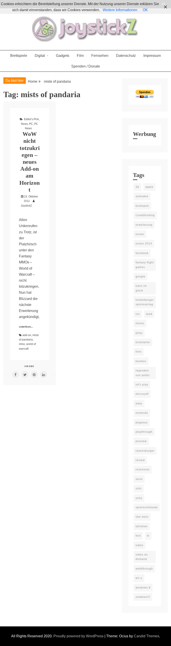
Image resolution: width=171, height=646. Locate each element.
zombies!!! (143, 597)
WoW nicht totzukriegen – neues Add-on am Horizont (29, 162)
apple (149, 187)
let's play (142, 384)
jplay (139, 332)
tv (148, 535)
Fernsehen (99, 55)
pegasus (142, 422)
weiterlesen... (26, 326)
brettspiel (142, 205)
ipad (149, 314)
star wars (142, 516)
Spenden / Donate (85, 66)
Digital (40, 55)
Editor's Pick (31, 119)
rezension (143, 469)
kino (139, 351)
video (139, 545)
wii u (139, 578)
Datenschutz (126, 55)
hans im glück (141, 288)
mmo (22, 344)
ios (138, 314)
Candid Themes (146, 636)
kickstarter (143, 342)
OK (145, 10)
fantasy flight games (145, 265)
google (140, 276)
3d (137, 187)
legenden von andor (143, 373)
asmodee (142, 196)
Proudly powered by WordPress (78, 636)
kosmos (141, 361)
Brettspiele (18, 55)
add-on (26, 335)
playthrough (144, 431)
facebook (142, 253)
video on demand (142, 557)
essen (140, 234)
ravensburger (145, 450)
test (138, 535)
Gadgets (62, 55)
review (140, 460)
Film (80, 55)
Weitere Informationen (120, 10)
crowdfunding (145, 215)
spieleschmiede (147, 507)
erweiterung (144, 224)
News (24, 123)
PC (31, 123)
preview (141, 441)
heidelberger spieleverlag (145, 302)
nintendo (142, 412)
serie (139, 479)
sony (139, 498)
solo (139, 488)
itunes (140, 323)
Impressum (152, 55)
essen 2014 (144, 243)
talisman (142, 526)
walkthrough (144, 568)
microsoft (142, 394)
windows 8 (143, 587)
